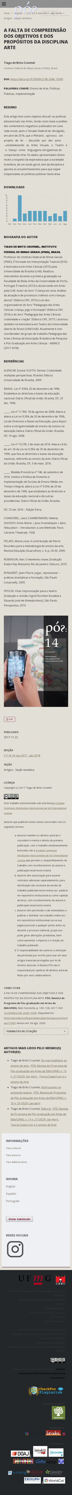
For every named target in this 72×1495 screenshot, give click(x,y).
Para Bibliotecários (16, 1162)
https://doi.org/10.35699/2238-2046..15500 (36, 79)
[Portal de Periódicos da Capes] (23, 1463)
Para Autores (13, 1155)
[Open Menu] (4, 4)
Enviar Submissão (19, 1219)
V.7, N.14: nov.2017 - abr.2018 (44, 13)
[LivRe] (41, 1463)
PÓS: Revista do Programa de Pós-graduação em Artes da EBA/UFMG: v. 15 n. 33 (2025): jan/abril (38, 1098)
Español (11, 1193)
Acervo (18, 13)
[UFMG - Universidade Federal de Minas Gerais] (35, 1286)
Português (12, 1201)
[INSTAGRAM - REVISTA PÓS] (36, 1258)
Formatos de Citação (22, 1031)
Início (7, 13)
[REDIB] (51, 1463)
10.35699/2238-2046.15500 (20, 1013)
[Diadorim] (56, 1456)
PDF (11, 719)
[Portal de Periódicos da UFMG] (63, 1434)
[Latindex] (53, 1434)
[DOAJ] (10, 1456)
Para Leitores (13, 1148)
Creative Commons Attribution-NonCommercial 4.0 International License (35, 808)
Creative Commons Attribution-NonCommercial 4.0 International (42, 1373)
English (10, 1186)
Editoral (46, 1109)
